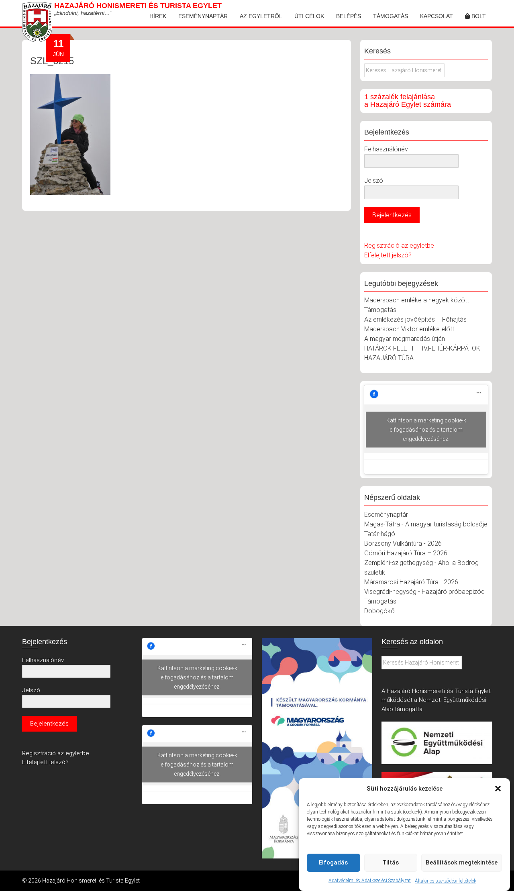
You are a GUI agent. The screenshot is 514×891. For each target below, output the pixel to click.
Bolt (478, 16)
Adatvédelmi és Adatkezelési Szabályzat (369, 880)
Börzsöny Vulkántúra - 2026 (403, 543)
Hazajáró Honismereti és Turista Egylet (138, 6)
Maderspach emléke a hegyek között (416, 300)
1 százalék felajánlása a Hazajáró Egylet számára (407, 101)
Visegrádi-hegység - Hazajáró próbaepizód (424, 591)
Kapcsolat (436, 16)
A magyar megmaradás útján (404, 339)
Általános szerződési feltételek (445, 880)
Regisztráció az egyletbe (399, 245)
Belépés (348, 16)
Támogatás (390, 16)
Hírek (157, 16)
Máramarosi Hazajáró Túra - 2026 (411, 582)
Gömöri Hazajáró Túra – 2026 (405, 553)
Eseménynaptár (203, 16)
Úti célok (309, 16)
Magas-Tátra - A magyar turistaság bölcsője (425, 524)
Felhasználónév (386, 149)
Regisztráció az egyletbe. (56, 753)
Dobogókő (379, 611)
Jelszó (373, 180)
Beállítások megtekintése (462, 862)
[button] (498, 789)
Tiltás (390, 862)
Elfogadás (333, 862)
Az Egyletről (261, 16)
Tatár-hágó (379, 534)
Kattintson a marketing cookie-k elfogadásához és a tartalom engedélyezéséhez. (426, 429)
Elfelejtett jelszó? (388, 255)
